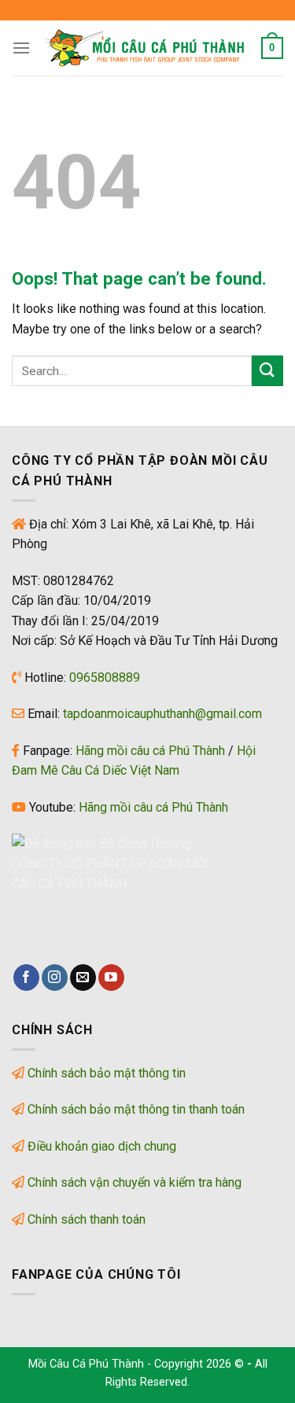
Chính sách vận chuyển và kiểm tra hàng (135, 1182)
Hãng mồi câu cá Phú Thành (150, 750)
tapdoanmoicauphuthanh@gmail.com (162, 713)
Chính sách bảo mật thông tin (107, 1073)
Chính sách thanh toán (87, 1219)
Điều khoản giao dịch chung (102, 1146)
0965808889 (104, 677)
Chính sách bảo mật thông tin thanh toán (136, 1109)
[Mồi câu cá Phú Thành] (145, 47)
